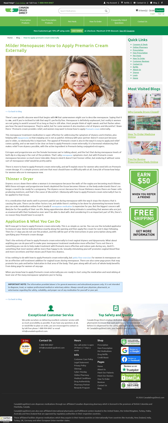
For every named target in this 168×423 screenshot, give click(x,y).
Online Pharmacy (140, 47)
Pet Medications (105, 351)
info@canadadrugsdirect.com (52, 347)
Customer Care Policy (83, 359)
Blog (155, 2)
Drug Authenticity (82, 381)
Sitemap (77, 368)
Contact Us (141, 2)
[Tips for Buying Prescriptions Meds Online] (144, 148)
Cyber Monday (80, 371)
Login (152, 13)
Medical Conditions (82, 378)
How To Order (139, 58)
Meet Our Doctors (105, 375)
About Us (137, 69)
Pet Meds (137, 55)
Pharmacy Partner (82, 384)
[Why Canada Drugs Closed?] (144, 100)
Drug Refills (103, 354)
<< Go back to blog (14, 111)
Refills (127, 2)
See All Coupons (127, 30)
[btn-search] (106, 11)
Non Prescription (140, 52)
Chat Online (20, 2)
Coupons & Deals (140, 44)
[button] (6, 419)
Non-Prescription (105, 348)
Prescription (138, 50)
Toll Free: (41, 2)
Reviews (101, 382)
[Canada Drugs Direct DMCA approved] (131, 377)
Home (10, 37)
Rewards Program (82, 387)
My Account (112, 2)
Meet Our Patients (106, 372)
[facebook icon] (162, 2)
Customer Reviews (141, 61)
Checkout (159, 10)
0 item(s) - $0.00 (146, 10)
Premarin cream (93, 129)
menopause (67, 155)
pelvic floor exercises (82, 257)
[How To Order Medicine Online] (144, 123)
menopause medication (62, 206)
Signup (136, 72)
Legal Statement (81, 362)
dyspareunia (23, 137)
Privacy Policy (80, 365)
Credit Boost (103, 357)
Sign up (161, 13)
